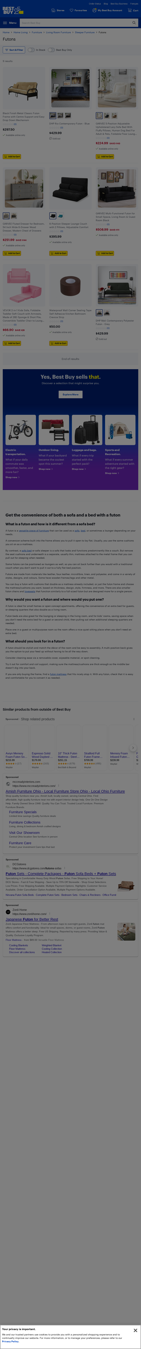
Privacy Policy (10, 1341)
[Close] (135, 1330)
